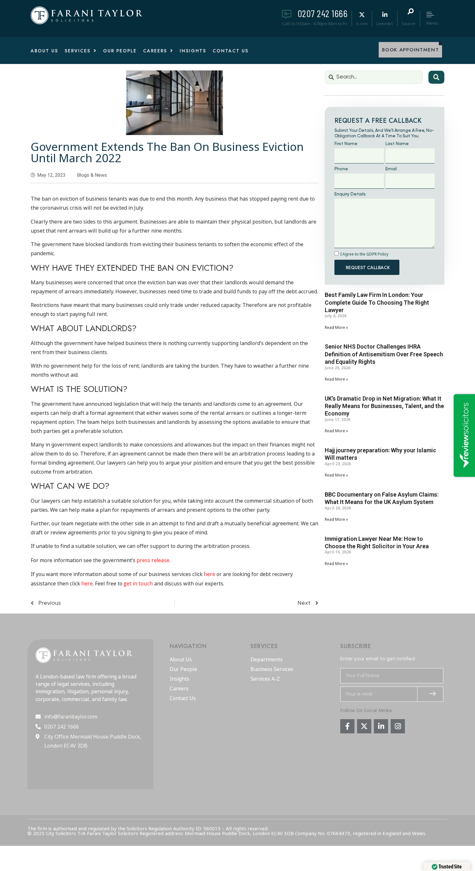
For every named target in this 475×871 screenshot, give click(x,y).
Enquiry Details (350, 194)
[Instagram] (398, 726)
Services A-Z (265, 679)
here (209, 574)
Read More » (336, 328)
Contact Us (183, 698)
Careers (179, 689)
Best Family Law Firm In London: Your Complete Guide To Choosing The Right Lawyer (377, 302)
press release (153, 560)
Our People (183, 669)
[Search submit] (436, 77)
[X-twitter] (364, 726)
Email (391, 169)
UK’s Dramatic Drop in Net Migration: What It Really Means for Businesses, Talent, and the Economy (384, 406)
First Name (345, 144)
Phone (341, 169)
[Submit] (430, 694)
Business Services (271, 669)
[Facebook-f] (347, 726)
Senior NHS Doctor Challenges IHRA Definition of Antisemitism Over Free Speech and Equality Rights (384, 354)
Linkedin (384, 23)
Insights (179, 679)
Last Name (397, 144)
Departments (266, 659)
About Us (181, 659)
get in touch (138, 583)
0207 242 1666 (323, 13)
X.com (362, 23)
